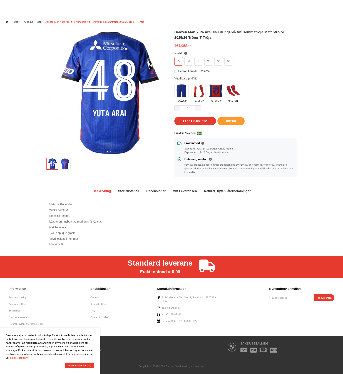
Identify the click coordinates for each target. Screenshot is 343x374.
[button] (177, 108)
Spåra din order (99, 317)
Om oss (94, 297)
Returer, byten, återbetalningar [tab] (227, 191)
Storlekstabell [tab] (128, 191)
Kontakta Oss (98, 304)
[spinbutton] (188, 108)
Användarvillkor (17, 304)
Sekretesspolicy (17, 297)
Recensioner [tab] (156, 191)
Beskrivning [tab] (102, 191)
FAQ (92, 310)
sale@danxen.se (171, 307)
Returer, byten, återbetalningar (26, 323)
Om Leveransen (18, 317)
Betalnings (14, 310)
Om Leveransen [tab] (185, 191)
